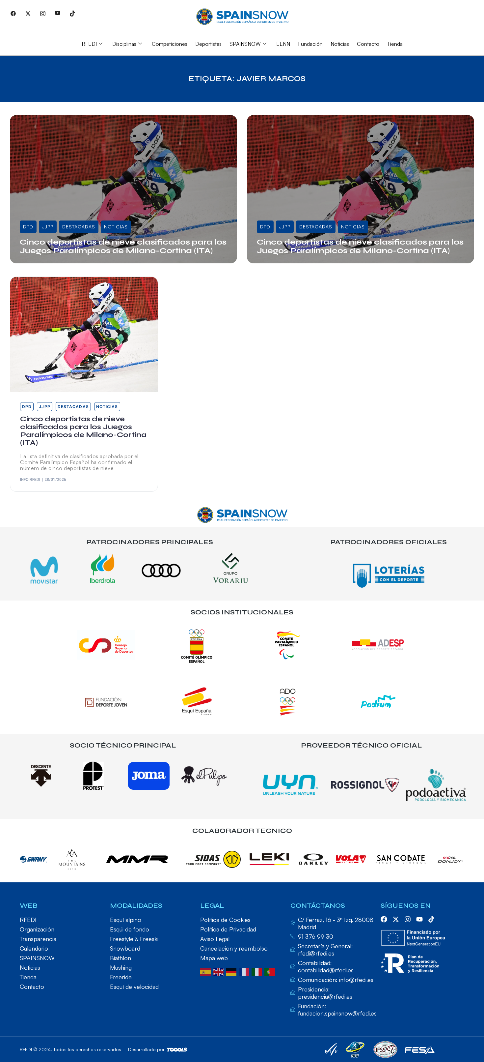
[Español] (206, 971)
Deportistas (208, 44)
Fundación (310, 44)
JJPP (47, 226)
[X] (28, 13)
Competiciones (169, 44)
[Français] (245, 971)
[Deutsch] (232, 971)
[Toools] (177, 1049)
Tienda (395, 44)
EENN (283, 44)
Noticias (340, 44)
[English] (219, 971)
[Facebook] (13, 13)
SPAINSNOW (245, 44)
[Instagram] (43, 13)
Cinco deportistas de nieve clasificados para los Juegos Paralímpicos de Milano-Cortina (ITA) (123, 246)
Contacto (368, 44)
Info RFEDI (37, 261)
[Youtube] (58, 13)
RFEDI (89, 44)
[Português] (270, 971)
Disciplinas (124, 44)
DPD (28, 226)
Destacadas (78, 226)
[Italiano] (258, 971)
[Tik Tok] (72, 13)
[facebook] (384, 919)
